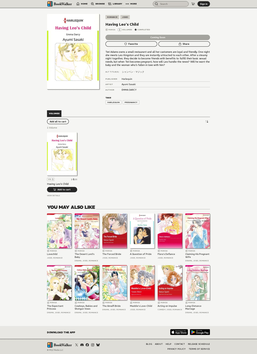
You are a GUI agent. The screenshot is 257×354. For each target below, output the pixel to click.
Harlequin (127, 79)
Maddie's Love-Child (141, 306)
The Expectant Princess (55, 307)
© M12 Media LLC (55, 350)
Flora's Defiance (166, 254)
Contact (179, 344)
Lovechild (52, 254)
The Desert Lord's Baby (84, 255)
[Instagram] (92, 345)
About (159, 344)
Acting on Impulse (167, 306)
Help (168, 344)
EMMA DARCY (129, 89)
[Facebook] (87, 345)
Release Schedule (199, 344)
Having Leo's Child (58, 184)
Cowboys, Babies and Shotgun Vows (86, 307)
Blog (149, 344)
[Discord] (82, 345)
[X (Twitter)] (76, 345)
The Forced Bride (111, 254)
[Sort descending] (206, 121)
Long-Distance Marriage (193, 307)
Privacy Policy (176, 349)
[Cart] (193, 4)
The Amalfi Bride (111, 306)
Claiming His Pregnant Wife (197, 255)
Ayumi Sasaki (129, 84)
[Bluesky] (98, 345)
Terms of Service (199, 349)
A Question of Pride (141, 254)
